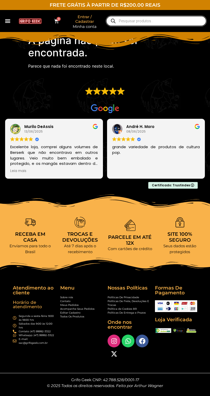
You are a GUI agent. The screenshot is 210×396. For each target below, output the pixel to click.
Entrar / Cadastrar (84, 19)
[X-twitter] (114, 353)
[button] (8, 21)
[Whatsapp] (128, 341)
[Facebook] (142, 341)
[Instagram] (114, 341)
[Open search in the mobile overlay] (156, 21)
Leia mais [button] (18, 171)
